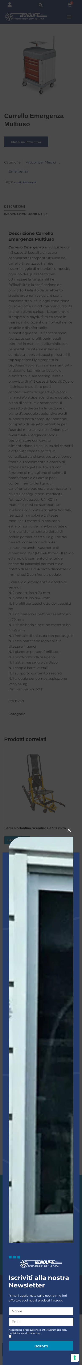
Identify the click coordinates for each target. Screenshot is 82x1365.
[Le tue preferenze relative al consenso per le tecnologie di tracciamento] (75, 1358)
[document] (41, 682)
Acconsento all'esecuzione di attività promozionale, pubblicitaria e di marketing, (38, 1331)
